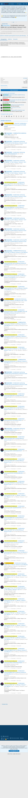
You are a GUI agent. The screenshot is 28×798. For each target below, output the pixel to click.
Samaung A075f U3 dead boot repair (14, 110)
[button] (1, 736)
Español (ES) (6, 736)
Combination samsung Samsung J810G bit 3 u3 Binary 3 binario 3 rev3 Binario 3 (15, 275)
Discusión (15, 39)
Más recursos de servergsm (8, 93)
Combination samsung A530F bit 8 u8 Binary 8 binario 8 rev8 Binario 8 (15, 263)
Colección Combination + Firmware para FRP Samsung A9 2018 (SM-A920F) (15, 125)
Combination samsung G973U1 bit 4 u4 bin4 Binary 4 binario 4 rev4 (14, 184)
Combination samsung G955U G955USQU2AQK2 (14, 661)
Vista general (4, 39)
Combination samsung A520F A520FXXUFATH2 (14, 506)
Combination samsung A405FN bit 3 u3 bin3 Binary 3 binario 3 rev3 (15, 142)
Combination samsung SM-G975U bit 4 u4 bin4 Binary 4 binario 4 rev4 (15, 240)
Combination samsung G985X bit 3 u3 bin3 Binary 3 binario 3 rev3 (15, 195)
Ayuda (22, 738)
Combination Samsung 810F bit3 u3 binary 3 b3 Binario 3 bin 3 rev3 (15, 299)
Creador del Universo (16, 753)
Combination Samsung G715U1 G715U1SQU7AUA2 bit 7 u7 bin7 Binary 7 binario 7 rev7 (15, 588)
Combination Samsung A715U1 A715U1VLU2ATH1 (14, 541)
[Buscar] (26, 4)
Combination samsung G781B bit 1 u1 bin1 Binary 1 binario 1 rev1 (15, 172)
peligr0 (6, 135)
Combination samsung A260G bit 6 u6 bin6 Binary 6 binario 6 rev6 (14, 395)
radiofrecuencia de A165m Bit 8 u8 (13, 104)
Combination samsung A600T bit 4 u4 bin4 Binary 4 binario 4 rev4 (14, 530)
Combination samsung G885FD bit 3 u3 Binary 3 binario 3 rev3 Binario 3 (15, 650)
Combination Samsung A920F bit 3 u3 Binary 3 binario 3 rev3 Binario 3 (15, 564)
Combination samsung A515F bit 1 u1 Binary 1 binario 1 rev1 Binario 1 (15, 495)
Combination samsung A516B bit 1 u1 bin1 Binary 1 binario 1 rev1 (15, 161)
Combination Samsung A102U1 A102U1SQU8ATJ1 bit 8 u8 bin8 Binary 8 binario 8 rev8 (15, 311)
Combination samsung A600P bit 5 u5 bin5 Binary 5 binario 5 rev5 (14, 517)
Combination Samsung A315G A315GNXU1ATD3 (14, 429)
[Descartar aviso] (26, 7)
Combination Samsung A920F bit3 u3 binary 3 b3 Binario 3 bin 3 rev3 (15, 552)
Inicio (3, 739)
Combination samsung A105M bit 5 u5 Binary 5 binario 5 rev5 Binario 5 (15, 336)
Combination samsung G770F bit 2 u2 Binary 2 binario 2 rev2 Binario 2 (15, 637)
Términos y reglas (5, 738)
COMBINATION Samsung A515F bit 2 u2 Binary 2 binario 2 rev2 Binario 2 (15, 252)
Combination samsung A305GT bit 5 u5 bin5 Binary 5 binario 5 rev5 (14, 408)
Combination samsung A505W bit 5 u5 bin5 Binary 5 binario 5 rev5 (14, 483)
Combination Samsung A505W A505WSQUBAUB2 (14, 472)
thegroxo (7, 127)
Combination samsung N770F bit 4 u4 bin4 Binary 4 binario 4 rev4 (15, 229)
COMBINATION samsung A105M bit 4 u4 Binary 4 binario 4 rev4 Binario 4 (15, 324)
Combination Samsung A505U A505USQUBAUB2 (14, 153)
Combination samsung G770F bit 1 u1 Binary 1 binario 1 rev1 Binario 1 (15, 600)
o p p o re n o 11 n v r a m (11, 107)
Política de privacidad (15, 738)
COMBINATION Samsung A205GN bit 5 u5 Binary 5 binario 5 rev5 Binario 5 (15, 361)
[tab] (11, 22)
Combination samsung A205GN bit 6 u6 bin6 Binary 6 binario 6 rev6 (15, 372)
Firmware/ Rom (12, 127)
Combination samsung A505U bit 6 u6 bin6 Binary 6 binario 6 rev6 (14, 438)
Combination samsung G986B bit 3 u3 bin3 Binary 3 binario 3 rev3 (14, 207)
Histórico (10, 39)
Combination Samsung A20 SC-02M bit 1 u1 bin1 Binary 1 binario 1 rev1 (15, 348)
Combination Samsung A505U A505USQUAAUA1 (14, 450)
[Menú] (1, 4)
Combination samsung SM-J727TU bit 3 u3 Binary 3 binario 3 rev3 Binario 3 (15, 288)
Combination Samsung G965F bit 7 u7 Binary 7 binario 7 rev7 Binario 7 (15, 684)
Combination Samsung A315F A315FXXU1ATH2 (14, 419)
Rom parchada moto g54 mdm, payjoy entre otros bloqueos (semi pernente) (15, 100)
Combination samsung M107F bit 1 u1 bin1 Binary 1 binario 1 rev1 (15, 218)
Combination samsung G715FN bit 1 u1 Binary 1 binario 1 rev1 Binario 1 (15, 575)
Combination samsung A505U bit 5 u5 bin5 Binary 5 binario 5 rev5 (14, 460)
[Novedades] (24, 4)
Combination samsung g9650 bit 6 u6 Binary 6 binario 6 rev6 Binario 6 (15, 672)
